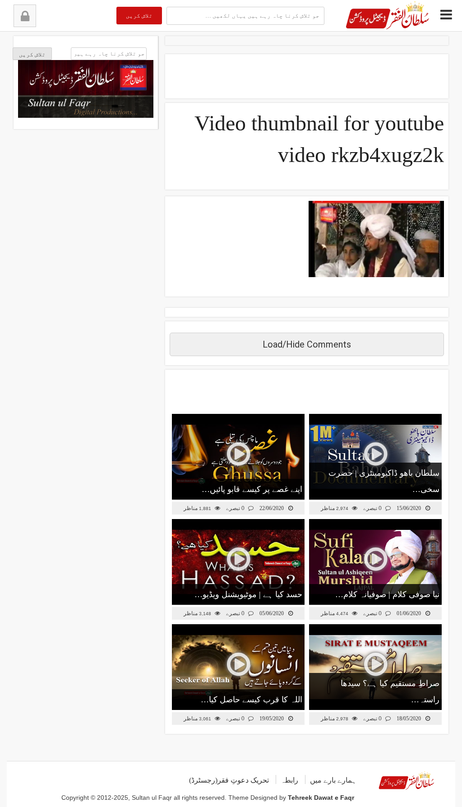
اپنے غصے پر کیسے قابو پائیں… (252, 489)
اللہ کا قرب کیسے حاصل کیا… (251, 699)
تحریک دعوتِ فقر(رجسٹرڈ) (229, 780)
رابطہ (289, 780)
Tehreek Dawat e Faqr (321, 797)
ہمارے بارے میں (333, 780)
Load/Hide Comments (307, 344)
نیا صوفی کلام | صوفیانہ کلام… (387, 594)
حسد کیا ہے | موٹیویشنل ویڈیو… (248, 594)
